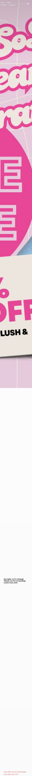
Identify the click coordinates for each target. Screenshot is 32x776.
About (9, 2)
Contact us (12, 5)
